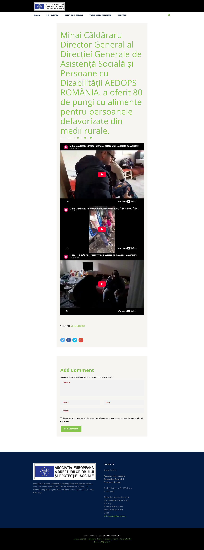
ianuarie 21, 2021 (66, 138)
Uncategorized (78, 326)
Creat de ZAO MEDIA (102, 542)
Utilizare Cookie (126, 539)
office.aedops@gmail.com (115, 516)
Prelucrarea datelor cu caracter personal (103, 539)
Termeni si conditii (80, 539)
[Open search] (169, 15)
